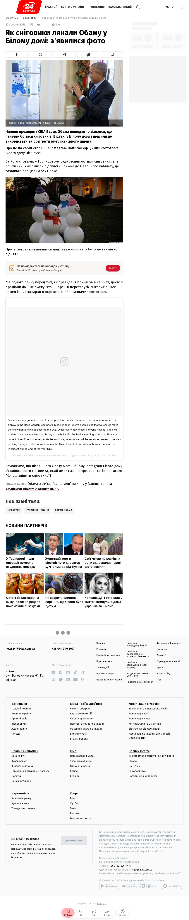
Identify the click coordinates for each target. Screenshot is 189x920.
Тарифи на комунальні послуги (30, 771)
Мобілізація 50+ (138, 713)
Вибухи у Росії (78, 733)
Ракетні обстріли (80, 708)
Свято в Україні (72, 6)
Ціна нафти (18, 755)
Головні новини (21, 708)
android (109, 886)
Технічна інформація (169, 643)
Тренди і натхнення (23, 808)
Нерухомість (20, 793)
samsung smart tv (172, 886)
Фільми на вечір (80, 766)
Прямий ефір (19, 718)
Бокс (72, 798)
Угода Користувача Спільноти (137, 674)
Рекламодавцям (105, 673)
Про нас (100, 643)
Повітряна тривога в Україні (87, 723)
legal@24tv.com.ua (142, 869)
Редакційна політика (108, 655)
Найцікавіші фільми (82, 755)
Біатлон (74, 813)
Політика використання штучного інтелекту (138, 654)
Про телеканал (104, 661)
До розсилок (74, 840)
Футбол (74, 803)
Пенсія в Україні (21, 781)
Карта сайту (163, 673)
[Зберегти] (112, 54)
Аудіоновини (19, 728)
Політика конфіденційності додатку (137, 665)
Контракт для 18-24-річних (145, 723)
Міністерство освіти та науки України (151, 755)
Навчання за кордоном (143, 776)
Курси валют (19, 761)
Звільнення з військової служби (148, 708)
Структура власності (168, 661)
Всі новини (19, 704)
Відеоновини (19, 723)
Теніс (73, 808)
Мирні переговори (81, 718)
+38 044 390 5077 (63, 649)
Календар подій (120, 6)
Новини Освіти (139, 751)
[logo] (29, 7)
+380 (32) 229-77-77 (120, 865)
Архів (160, 667)
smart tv (150, 886)
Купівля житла (20, 803)
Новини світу (29, 18)
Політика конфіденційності (137, 644)
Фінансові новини (22, 766)
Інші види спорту (80, 818)
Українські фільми (81, 761)
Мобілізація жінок (140, 718)
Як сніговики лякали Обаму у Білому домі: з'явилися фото (74, 18)
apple (129, 886)
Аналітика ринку (21, 798)
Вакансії (161, 655)
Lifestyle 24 (12, 18)
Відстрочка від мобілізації (144, 728)
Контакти (162, 649)
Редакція (101, 649)
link (53, 672)
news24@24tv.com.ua (20, 649)
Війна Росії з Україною (86, 704)
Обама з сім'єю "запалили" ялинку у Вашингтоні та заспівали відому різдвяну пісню (59, 486)
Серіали (75, 776)
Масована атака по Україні (86, 728)
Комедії (74, 771)
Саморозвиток (137, 771)
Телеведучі (102, 667)
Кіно (73, 751)
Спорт (74, 793)
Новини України (21, 713)
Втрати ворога (78, 738)
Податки (16, 776)
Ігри (159, 680)
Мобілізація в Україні (144, 704)
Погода (15, 733)
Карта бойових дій (81, 713)
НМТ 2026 (134, 766)
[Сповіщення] (182, 7)
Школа (133, 761)
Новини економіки (24, 751)
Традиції (51, 6)
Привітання (96, 6)
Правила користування (109, 680)
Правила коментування (140, 682)
